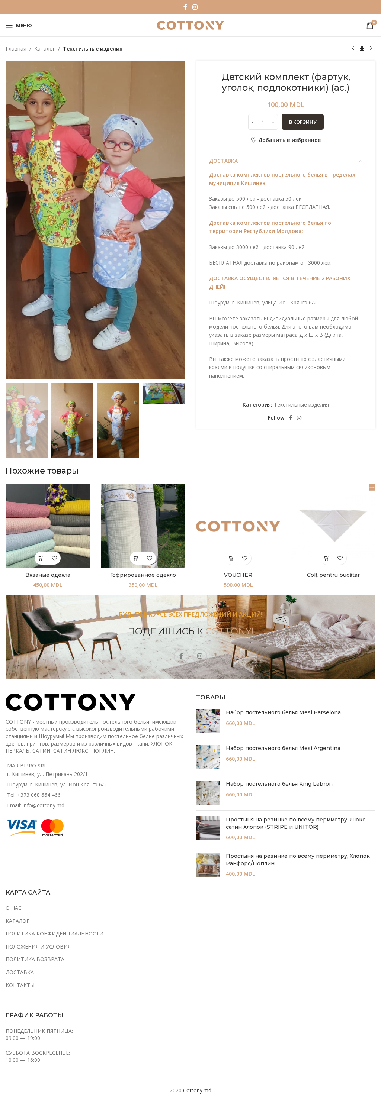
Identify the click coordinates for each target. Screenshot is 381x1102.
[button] (231, 558)
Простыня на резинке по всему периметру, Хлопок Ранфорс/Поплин (298, 860)
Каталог (44, 48)
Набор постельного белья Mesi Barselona (283, 712)
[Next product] (370, 48)
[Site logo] (190, 24)
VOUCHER (238, 575)
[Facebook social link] (185, 7)
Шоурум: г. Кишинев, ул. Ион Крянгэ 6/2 (57, 784)
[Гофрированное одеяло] (143, 526)
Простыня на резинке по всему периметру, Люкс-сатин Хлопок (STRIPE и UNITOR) (297, 823)
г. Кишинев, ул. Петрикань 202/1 (47, 774)
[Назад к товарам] (362, 48)
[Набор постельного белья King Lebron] (208, 793)
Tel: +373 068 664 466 (34, 794)
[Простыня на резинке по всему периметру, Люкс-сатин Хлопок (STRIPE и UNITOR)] (208, 828)
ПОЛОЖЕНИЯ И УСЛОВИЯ (38, 946)
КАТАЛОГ (17, 920)
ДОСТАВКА (20, 972)
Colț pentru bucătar (333, 575)
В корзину (302, 122)
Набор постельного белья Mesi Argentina (283, 748)
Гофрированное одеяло (143, 575)
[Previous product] (353, 48)
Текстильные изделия (92, 48)
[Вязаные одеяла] (48, 526)
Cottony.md (197, 1090)
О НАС (14, 907)
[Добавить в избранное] (54, 558)
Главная (16, 48)
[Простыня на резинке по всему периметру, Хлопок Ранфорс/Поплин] (208, 865)
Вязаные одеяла (47, 575)
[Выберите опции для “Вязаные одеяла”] (41, 558)
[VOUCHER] (238, 526)
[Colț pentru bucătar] (333, 526)
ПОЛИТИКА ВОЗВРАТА (35, 959)
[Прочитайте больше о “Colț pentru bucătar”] (326, 558)
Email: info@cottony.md (35, 805)
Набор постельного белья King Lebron (279, 784)
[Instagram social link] (195, 7)
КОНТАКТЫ (20, 985)
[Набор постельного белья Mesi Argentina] (208, 757)
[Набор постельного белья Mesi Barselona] (208, 721)
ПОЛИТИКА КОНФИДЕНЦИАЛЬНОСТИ (54, 933)
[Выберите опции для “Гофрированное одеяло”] (136, 558)
